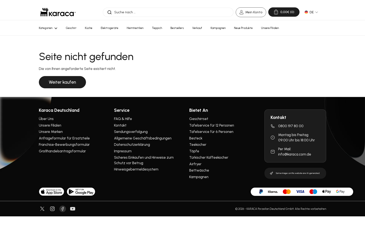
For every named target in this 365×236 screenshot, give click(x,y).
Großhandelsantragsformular (62, 151)
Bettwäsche (199, 170)
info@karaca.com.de (294, 154)
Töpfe (194, 151)
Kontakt (120, 125)
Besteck (195, 138)
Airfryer (195, 164)
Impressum (123, 151)
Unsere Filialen (50, 125)
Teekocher (197, 144)
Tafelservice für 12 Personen (211, 125)
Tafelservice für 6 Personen (211, 132)
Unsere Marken (51, 132)
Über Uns (46, 119)
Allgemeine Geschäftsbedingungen (143, 138)
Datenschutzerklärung (132, 144)
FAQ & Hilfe (123, 119)
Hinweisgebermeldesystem (136, 169)
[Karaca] (58, 12)
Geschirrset (198, 119)
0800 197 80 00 (291, 126)
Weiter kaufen (62, 82)
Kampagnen (198, 177)
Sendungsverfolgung (131, 132)
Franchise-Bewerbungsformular (64, 144)
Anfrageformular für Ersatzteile (64, 138)
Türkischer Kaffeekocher (208, 157)
